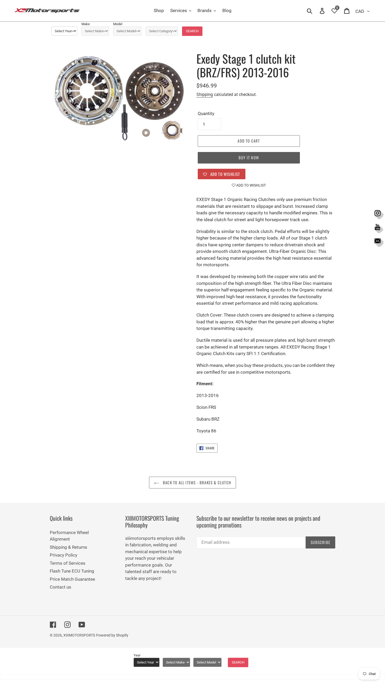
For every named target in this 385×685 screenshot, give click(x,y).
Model (117, 24)
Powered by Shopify (112, 635)
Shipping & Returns (68, 547)
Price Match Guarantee (72, 579)
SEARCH (192, 31)
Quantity (206, 113)
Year (137, 655)
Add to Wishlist (250, 185)
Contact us (60, 587)
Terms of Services (67, 563)
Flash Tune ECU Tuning (72, 571)
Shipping (204, 94)
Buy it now (249, 157)
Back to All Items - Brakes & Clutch (196, 482)
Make (85, 24)
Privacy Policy (63, 555)
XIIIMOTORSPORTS (79, 635)
